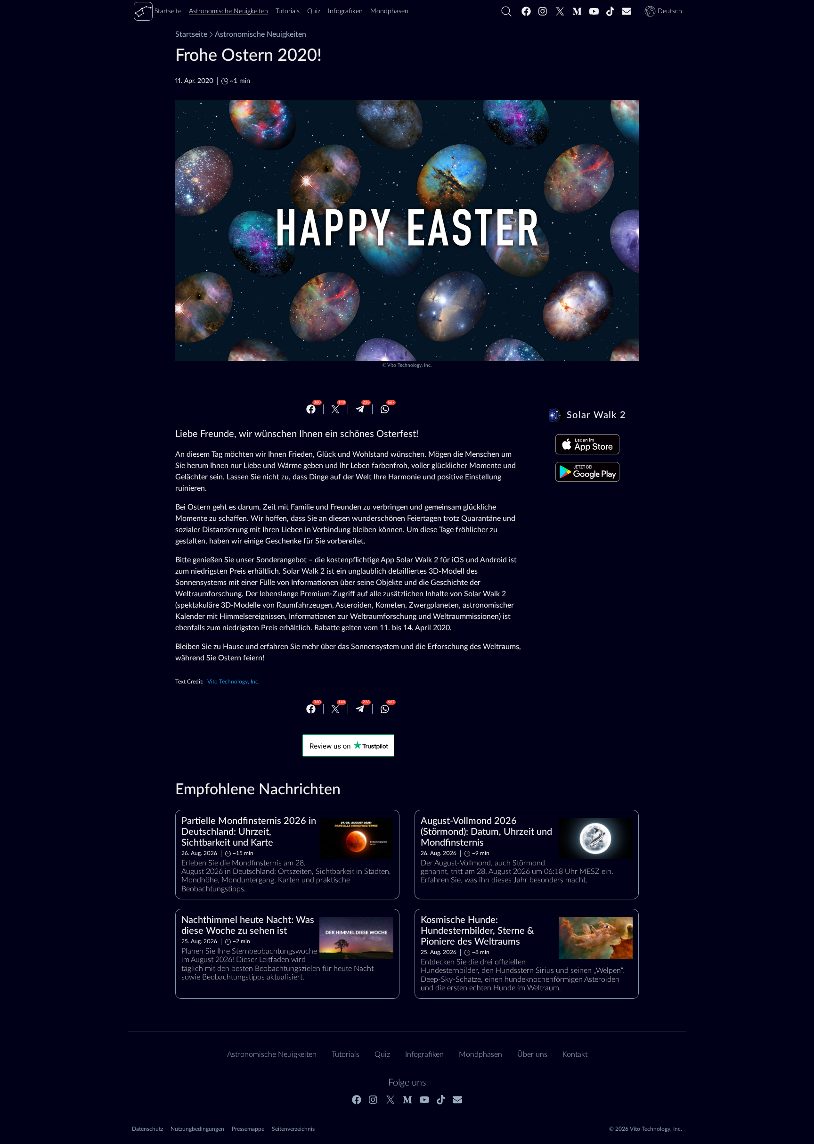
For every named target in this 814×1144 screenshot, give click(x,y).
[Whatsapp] (385, 409)
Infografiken (424, 1054)
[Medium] (577, 11)
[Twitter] (560, 11)
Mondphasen (480, 1054)
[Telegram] (360, 409)
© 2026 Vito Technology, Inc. (645, 1129)
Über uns (532, 1054)
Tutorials (345, 1054)
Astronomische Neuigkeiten (260, 34)
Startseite (191, 34)
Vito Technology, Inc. (409, 365)
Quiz (382, 1054)
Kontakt (574, 1054)
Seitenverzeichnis (293, 1129)
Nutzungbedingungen (197, 1129)
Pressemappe (248, 1129)
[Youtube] (594, 11)
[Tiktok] (610, 11)
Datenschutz (147, 1129)
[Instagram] (543, 11)
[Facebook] (526, 11)
